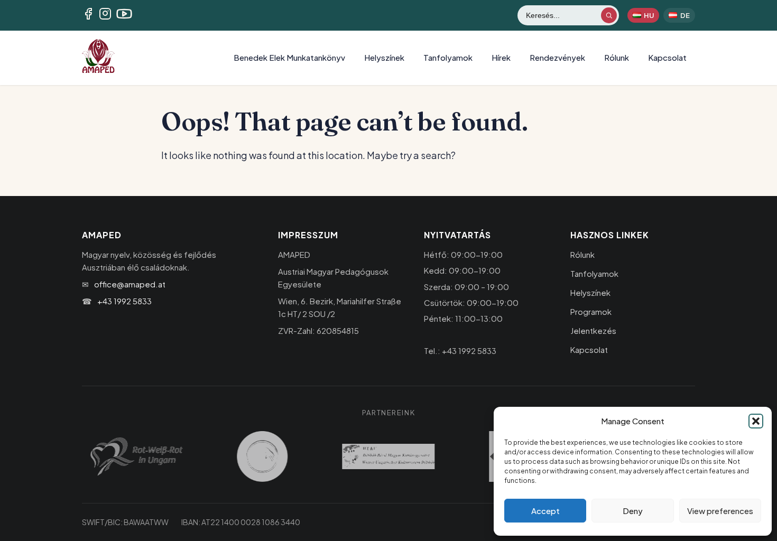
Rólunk (616, 57)
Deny (633, 511)
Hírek (501, 57)
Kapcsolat (667, 57)
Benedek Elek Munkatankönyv (289, 57)
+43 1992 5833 (124, 301)
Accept (545, 511)
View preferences (720, 511)
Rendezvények (557, 57)
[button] (756, 421)
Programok (591, 311)
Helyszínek (384, 57)
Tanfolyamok (448, 57)
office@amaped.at (129, 284)
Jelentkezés (593, 330)
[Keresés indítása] (609, 15)
